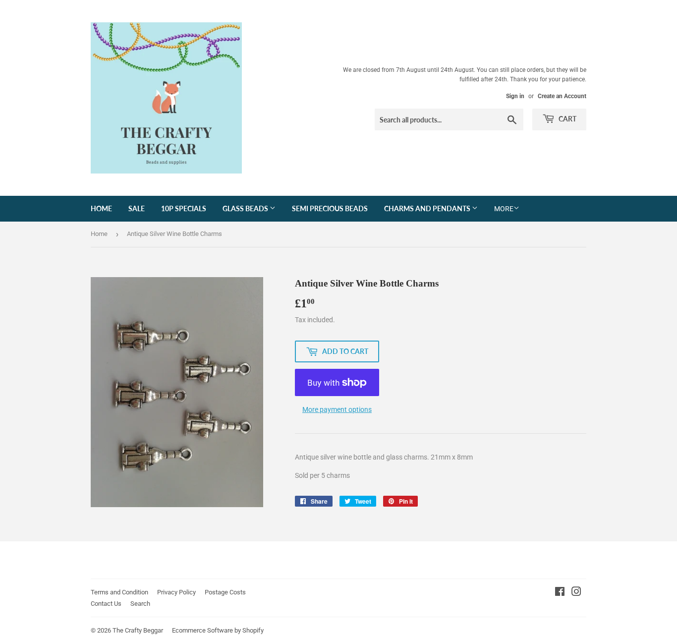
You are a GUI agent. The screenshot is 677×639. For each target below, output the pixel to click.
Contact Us (106, 603)
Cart (566, 119)
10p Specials (183, 208)
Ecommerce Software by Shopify (218, 630)
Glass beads (246, 208)
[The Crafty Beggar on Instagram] (576, 593)
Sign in (515, 96)
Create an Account (562, 96)
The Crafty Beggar (138, 630)
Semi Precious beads (330, 208)
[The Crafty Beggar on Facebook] (560, 593)
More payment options (337, 409)
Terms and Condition (119, 592)
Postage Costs (225, 592)
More (503, 209)
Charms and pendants (428, 208)
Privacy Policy (176, 592)
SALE (136, 208)
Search (140, 603)
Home (101, 208)
